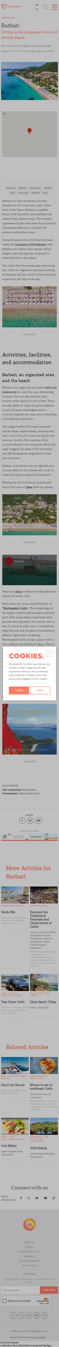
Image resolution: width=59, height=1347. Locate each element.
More (40, 690)
